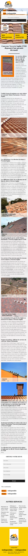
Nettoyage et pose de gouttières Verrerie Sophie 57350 (13, 516)
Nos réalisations (7, 36)
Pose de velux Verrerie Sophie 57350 (22, 507)
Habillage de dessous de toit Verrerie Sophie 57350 (22, 521)
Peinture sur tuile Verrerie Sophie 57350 (4, 521)
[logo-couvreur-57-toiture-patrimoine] (8, 4)
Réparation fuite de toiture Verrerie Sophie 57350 (5, 514)
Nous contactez (20, 36)
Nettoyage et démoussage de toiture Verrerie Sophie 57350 (14, 508)
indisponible (11, 10)
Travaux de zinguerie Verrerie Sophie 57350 (22, 514)
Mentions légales (14, 553)
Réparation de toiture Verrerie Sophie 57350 (4, 508)
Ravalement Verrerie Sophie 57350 (13, 523)
